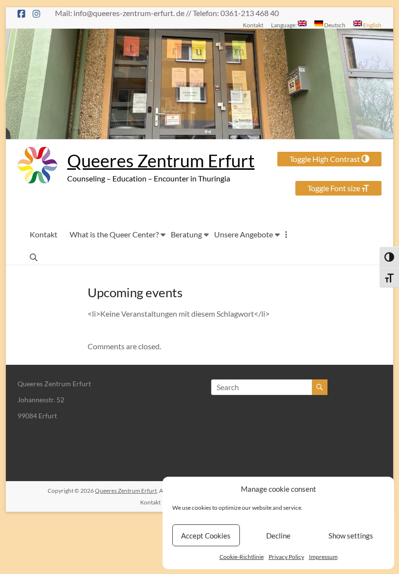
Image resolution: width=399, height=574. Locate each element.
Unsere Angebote (243, 234)
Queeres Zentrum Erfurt (160, 160)
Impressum (323, 556)
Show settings (350, 535)
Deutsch (334, 24)
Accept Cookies (206, 535)
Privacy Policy (286, 556)
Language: (284, 24)
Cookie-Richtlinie (241, 556)
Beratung (186, 234)
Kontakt (253, 24)
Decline (278, 535)
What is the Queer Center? (114, 234)
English (371, 24)
